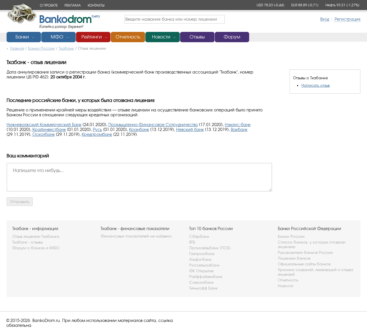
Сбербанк (199, 236)
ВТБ (192, 242)
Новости (161, 37)
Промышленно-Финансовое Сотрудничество (153, 124)
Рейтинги (91, 37)
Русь (97, 129)
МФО (57, 37)
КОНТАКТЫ (96, 5)
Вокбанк (239, 129)
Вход (324, 19)
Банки (22, 37)
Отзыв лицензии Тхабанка (35, 236)
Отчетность (128, 37)
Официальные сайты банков (304, 264)
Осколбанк (43, 134)
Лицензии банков (294, 258)
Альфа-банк (200, 259)
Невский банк (190, 129)
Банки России (291, 236)
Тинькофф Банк (203, 288)
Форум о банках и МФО (35, 248)
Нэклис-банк (238, 124)
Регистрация (347, 19)
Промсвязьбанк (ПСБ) (210, 248)
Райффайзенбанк (205, 276)
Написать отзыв (315, 85)
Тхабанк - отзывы (27, 242)
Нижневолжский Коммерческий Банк (44, 124)
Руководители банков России (305, 252)
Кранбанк (139, 129)
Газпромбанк (202, 253)
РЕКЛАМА (73, 5)
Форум (232, 37)
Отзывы (197, 37)
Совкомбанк (201, 282)
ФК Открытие (201, 271)
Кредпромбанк (97, 134)
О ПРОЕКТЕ (49, 5)
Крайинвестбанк (49, 129)
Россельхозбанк (204, 265)
